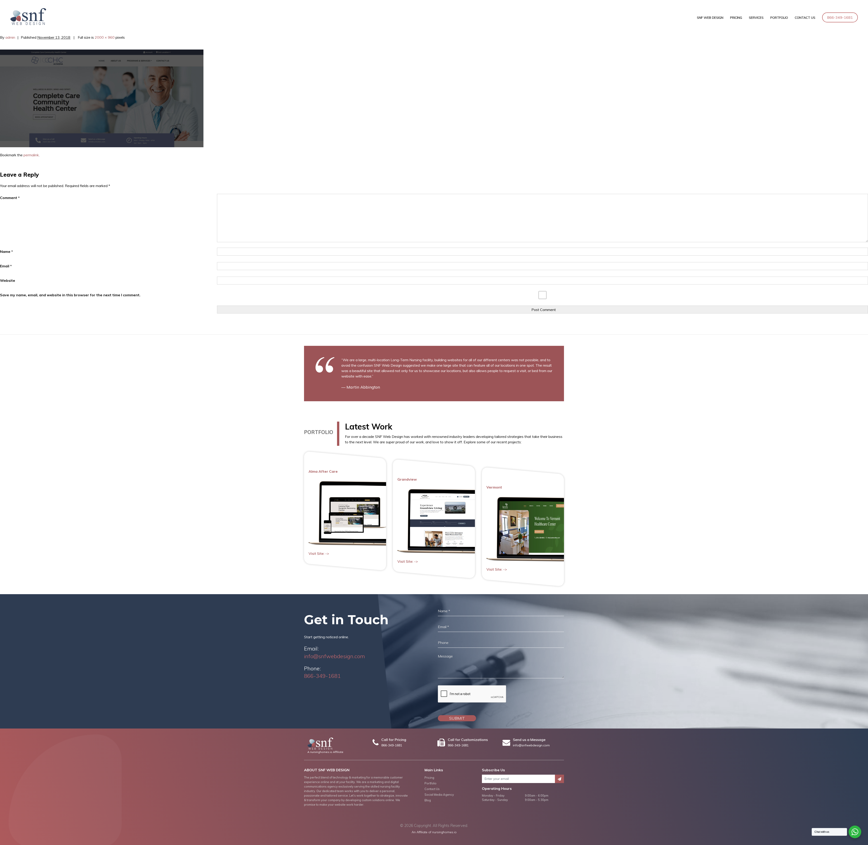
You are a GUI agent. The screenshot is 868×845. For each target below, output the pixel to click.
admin (10, 37)
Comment (10, 197)
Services (756, 18)
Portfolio (779, 18)
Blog (428, 800)
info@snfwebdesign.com (334, 656)
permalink (31, 155)
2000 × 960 (105, 37)
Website (7, 280)
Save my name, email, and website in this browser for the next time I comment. (70, 295)
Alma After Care (323, 471)
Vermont (494, 487)
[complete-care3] (101, 98)
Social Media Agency (439, 794)
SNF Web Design (710, 18)
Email (6, 266)
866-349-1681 (840, 17)
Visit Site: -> (319, 553)
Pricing (736, 18)
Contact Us (805, 18)
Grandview (407, 479)
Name (6, 251)
